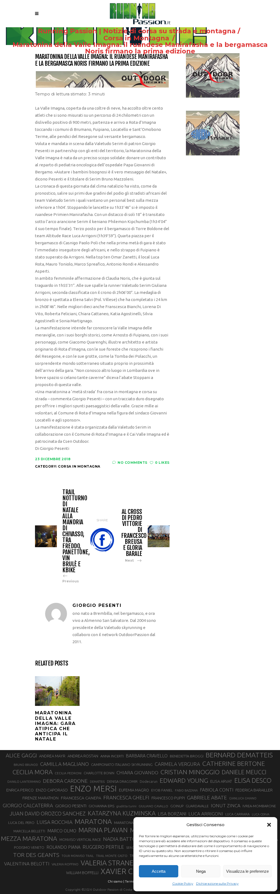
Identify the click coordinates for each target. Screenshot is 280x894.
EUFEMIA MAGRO (134, 790)
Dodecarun (149, 781)
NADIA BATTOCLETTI (128, 839)
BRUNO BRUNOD (26, 764)
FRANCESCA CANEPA (81, 797)
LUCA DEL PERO (21, 822)
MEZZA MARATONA (29, 838)
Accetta (158, 871)
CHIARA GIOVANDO (137, 772)
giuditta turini (126, 806)
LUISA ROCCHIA (54, 822)
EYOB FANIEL (162, 790)
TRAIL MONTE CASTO (111, 855)
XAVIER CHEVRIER (132, 871)
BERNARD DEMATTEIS (239, 754)
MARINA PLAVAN (103, 829)
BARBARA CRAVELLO (147, 755)
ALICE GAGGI (21, 755)
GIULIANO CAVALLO (153, 806)
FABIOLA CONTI (216, 789)
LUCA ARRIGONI (205, 813)
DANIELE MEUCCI (244, 772)
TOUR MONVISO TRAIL (78, 855)
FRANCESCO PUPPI (168, 798)
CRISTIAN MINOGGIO (190, 771)
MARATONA (93, 821)
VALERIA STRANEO (110, 862)
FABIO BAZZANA (186, 790)
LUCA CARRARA (237, 814)
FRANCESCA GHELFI (126, 797)
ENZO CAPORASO (52, 790)
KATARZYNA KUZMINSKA (122, 813)
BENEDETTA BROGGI (186, 756)
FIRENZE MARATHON (40, 798)
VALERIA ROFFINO (65, 864)
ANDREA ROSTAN (83, 756)
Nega (201, 871)
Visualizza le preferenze (247, 871)
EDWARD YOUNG (184, 780)
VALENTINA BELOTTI (26, 863)
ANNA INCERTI (112, 756)
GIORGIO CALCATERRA (28, 805)
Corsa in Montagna (136, 38)
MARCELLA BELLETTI (29, 831)
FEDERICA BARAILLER (254, 790)
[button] (269, 824)
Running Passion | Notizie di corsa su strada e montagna (137, 31)
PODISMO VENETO (29, 847)
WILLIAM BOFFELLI (82, 872)
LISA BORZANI (172, 813)
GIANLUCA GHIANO (242, 798)
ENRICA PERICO (20, 790)
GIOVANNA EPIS (101, 806)
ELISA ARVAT (221, 781)
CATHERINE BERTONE (233, 763)
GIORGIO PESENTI (70, 805)
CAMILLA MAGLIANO (64, 764)
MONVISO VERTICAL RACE (80, 839)
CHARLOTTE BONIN (99, 773)
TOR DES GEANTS (36, 854)
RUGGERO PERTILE (103, 847)
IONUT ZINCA (225, 805)
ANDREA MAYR (52, 756)
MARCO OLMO (61, 830)
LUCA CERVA (260, 814)
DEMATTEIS (97, 781)
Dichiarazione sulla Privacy (217, 883)
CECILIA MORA (32, 772)
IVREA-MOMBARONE (259, 806)
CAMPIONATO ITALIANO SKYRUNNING (122, 764)
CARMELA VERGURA (177, 764)
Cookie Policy (182, 883)
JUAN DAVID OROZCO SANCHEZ (48, 814)
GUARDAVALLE (197, 806)
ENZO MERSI (93, 788)
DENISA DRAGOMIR (122, 781)
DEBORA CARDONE (65, 781)
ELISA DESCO (253, 780)
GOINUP (176, 806)
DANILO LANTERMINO (24, 781)
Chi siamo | (116, 881)
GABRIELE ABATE (207, 797)
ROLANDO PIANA (63, 847)
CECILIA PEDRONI (68, 773)
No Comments (132, 462)
